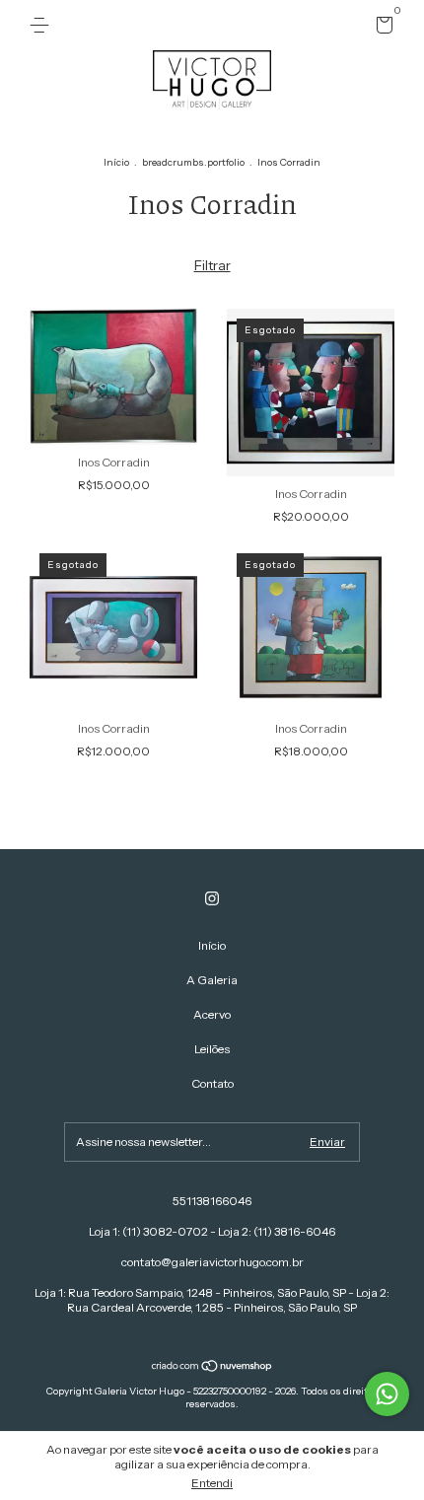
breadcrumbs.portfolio (193, 162)
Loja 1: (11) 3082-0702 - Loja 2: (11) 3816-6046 (212, 1231)
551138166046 (212, 1200)
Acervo (212, 1014)
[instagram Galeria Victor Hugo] (212, 898)
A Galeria (212, 979)
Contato (212, 1083)
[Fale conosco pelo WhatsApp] (387, 1394)
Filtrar (212, 265)
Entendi (212, 1482)
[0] (381, 28)
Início (116, 162)
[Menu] (43, 25)
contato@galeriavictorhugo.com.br (212, 1261)
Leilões (212, 1048)
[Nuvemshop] (212, 1368)
